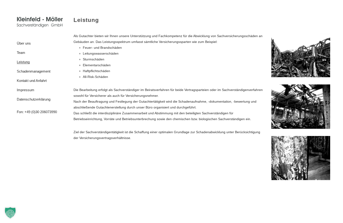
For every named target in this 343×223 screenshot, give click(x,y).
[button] (10, 212)
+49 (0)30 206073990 (40, 112)
